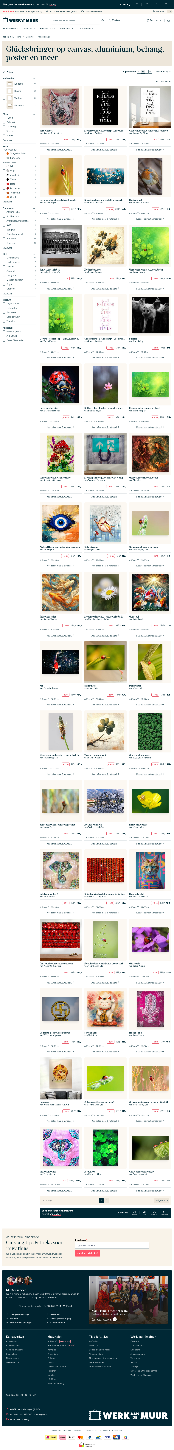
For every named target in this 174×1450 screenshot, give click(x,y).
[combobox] (75, 20)
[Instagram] (17, 1395)
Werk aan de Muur (143, 1336)
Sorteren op (162, 72)
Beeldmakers (46, 28)
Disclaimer (77, 1430)
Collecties (27, 28)
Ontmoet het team (101, 1319)
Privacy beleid (117, 1430)
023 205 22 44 (54, 1306)
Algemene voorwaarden (61, 1430)
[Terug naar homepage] (20, 19)
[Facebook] (25, 1395)
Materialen (65, 28)
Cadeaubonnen (57, 1322)
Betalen (14, 1318)
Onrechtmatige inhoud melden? (97, 1430)
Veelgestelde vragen (20, 1314)
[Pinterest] (21, 1395)
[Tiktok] (34, 1395)
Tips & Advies (84, 28)
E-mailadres (81, 1240)
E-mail (69, 1306)
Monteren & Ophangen (21, 1322)
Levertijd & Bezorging (60, 1318)
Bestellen (55, 1314)
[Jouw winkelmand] (168, 20)
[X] (30, 1395)
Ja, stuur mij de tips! (87, 1253)
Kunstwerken (9, 28)
